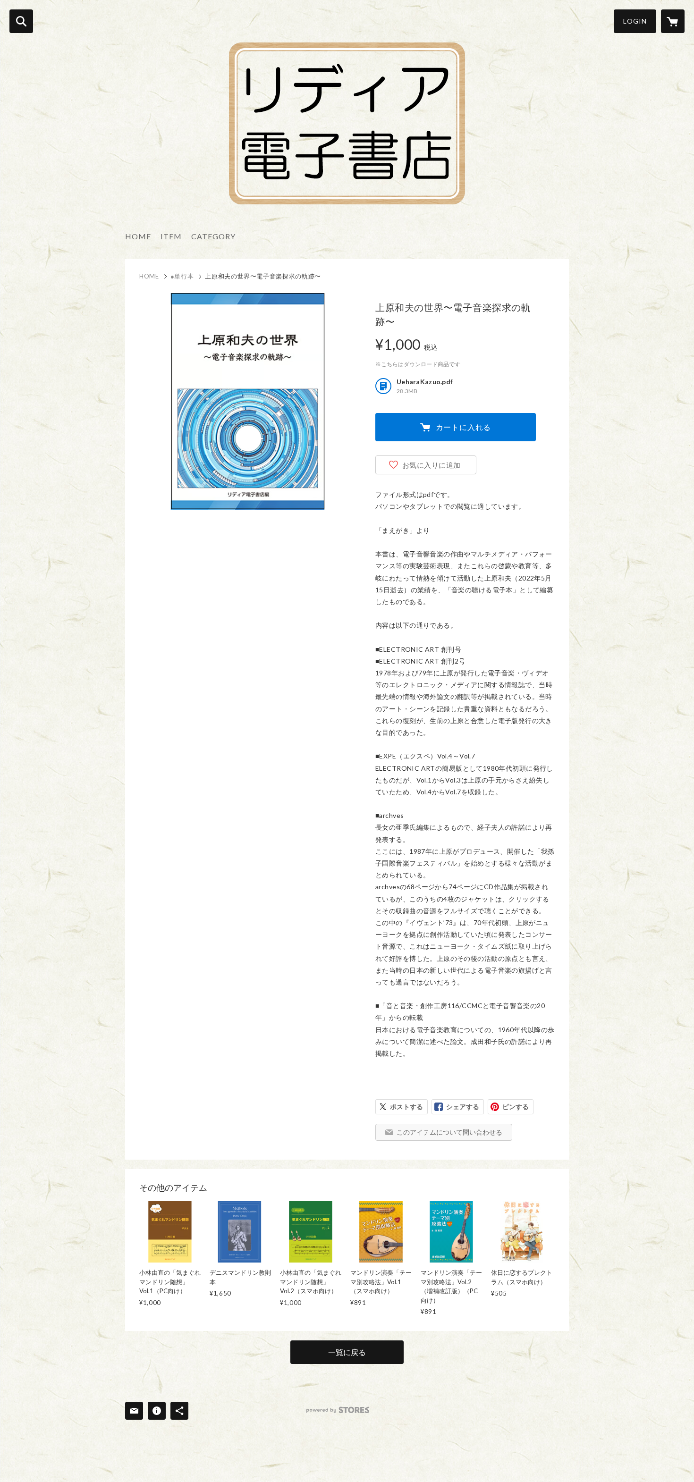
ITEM (171, 236)
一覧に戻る (347, 1351)
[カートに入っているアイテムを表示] (673, 21)
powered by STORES (337, 1410)
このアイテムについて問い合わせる (449, 1132)
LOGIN (635, 21)
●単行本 (182, 276)
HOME (138, 236)
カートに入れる (463, 426)
